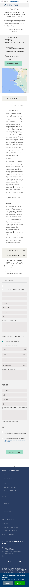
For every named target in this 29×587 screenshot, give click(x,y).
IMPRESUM (5, 523)
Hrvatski (6, 1)
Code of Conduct (8, 535)
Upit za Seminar (9, 478)
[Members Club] (27, 1)
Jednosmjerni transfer (12, 341)
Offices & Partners (10, 490)
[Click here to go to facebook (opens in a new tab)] (8, 561)
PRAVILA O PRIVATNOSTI (9, 531)
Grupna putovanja (10, 487)
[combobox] (14, 294)
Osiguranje (7, 511)
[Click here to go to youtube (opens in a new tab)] (20, 561)
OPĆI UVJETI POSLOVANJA (10, 527)
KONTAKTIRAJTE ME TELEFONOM (13, 286)
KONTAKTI (6, 483)
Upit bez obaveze (14, 452)
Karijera (6, 503)
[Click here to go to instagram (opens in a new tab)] (14, 561)
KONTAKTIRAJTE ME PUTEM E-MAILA (14, 289)
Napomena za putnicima (8, 369)
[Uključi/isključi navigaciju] (2, 4)
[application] (14, 580)
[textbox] (14, 294)
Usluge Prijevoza (13, 63)
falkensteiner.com (15, 1)
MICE (5, 474)
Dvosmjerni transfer (11, 345)
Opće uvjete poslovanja (11, 440)
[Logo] (14, 4)
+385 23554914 (15, 56)
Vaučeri (6, 500)
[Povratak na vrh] (14, 465)
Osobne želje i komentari (9, 320)
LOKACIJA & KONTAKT (8, 519)
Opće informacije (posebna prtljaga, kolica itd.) (14, 408)
